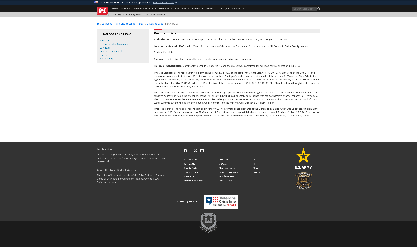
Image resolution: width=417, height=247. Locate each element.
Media (210, 8)
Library (223, 8)
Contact (237, 8)
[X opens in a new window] (195, 150)
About (125, 8)
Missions (164, 8)
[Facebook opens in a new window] (186, 150)
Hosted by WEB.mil (187, 201)
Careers (196, 8)
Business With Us (144, 8)
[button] (165, 2)
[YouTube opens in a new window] (202, 150)
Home (115, 8)
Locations (181, 8)
